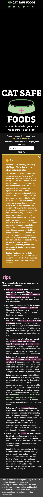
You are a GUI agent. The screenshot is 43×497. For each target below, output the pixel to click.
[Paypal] (23, 7)
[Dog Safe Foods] (33, 7)
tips (12, 142)
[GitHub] (19, 7)
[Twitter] (14, 7)
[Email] (9, 7)
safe (16, 138)
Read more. (10, 263)
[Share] (28, 7)
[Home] (21, 2)
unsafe (26, 138)
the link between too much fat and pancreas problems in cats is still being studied (23, 397)
